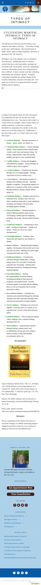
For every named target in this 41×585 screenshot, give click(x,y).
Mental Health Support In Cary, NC (15, 536)
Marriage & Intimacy (10, 519)
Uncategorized (9, 527)
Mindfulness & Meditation (12, 523)
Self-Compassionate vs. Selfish (14, 543)
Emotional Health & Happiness (14, 516)
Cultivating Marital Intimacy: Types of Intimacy (20, 35)
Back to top (33, 582)
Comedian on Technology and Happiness (17, 551)
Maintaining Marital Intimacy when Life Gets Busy (20, 558)
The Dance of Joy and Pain (12, 540)
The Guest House (9, 554)
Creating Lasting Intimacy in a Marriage (16, 547)
